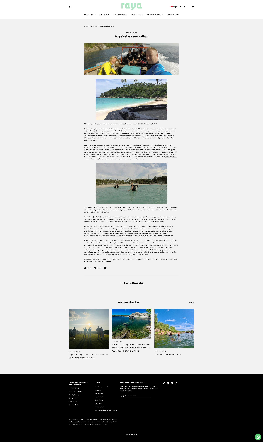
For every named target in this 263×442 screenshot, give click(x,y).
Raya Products (74, 405)
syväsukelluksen (129, 210)
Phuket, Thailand (74, 388)
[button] (175, 6)
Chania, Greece (74, 395)
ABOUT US (136, 14)
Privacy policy (99, 407)
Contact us (98, 403)
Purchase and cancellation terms (106, 410)
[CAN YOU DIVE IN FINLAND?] (174, 328)
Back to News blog (133, 283)
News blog (93, 26)
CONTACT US (173, 14)
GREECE (104, 14)
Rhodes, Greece (74, 398)
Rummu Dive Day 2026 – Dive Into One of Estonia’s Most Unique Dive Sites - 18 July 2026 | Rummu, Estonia (131, 347)
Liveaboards (73, 401)
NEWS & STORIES (155, 14)
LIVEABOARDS (120, 14)
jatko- (167, 156)
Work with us (99, 400)
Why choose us (100, 397)
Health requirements (102, 387)
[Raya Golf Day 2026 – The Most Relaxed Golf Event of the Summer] (89, 329)
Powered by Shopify (131, 434)
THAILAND (89, 14)
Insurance (98, 390)
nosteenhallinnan (103, 210)
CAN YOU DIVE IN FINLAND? (168, 354)
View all (191, 302)
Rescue (174, 156)
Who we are (99, 393)
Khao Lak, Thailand (75, 391)
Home (86, 26)
